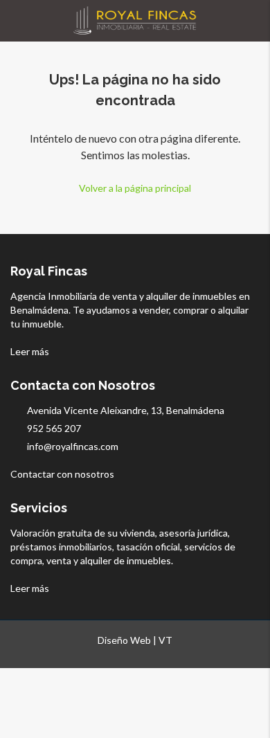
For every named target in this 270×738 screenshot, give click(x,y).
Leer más (30, 351)
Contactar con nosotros (63, 474)
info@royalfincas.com (72, 446)
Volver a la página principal (135, 188)
